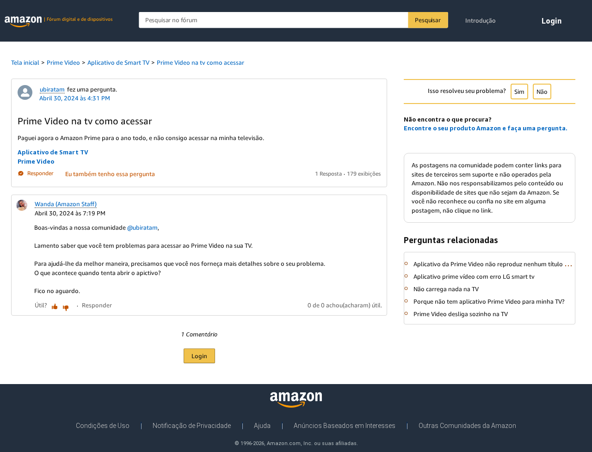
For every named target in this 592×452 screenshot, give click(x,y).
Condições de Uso (103, 425)
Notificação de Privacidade (192, 425)
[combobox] (293, 20)
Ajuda (262, 425)
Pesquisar (427, 20)
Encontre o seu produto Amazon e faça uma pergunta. (485, 128)
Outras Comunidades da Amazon (467, 425)
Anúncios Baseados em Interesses (344, 425)
